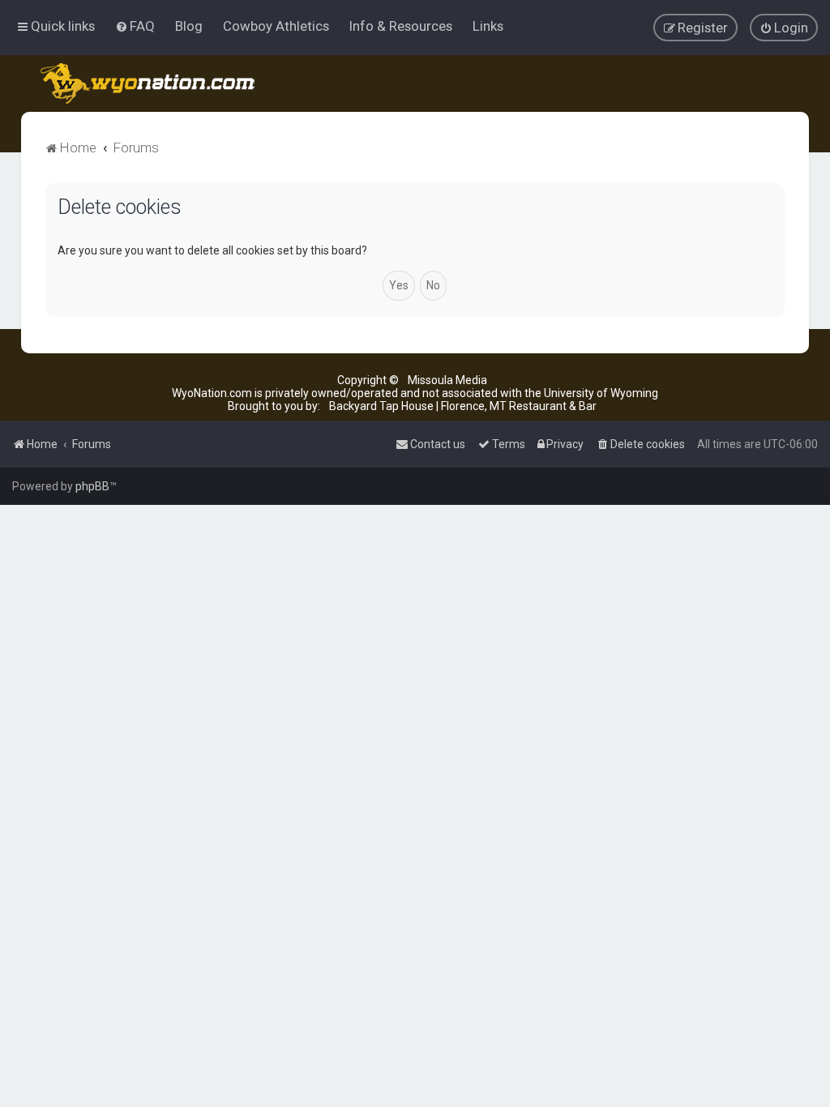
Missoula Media (447, 380)
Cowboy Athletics (276, 26)
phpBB (92, 486)
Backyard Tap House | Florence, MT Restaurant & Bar (463, 406)
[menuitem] (135, 26)
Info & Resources (400, 26)
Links (488, 26)
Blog (189, 26)
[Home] (149, 83)
